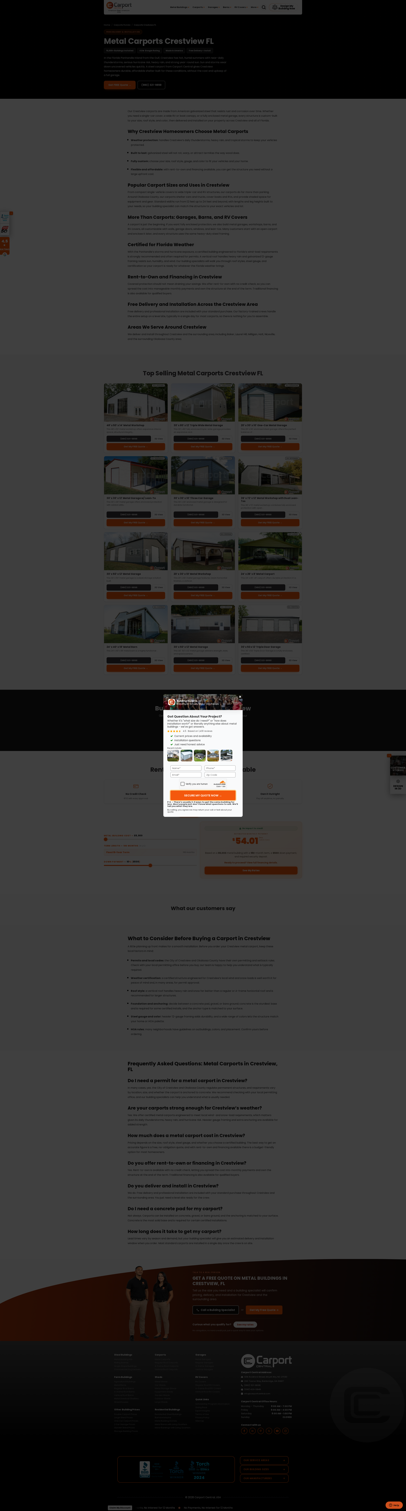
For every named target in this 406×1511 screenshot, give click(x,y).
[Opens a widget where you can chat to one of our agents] (394, 1505)
